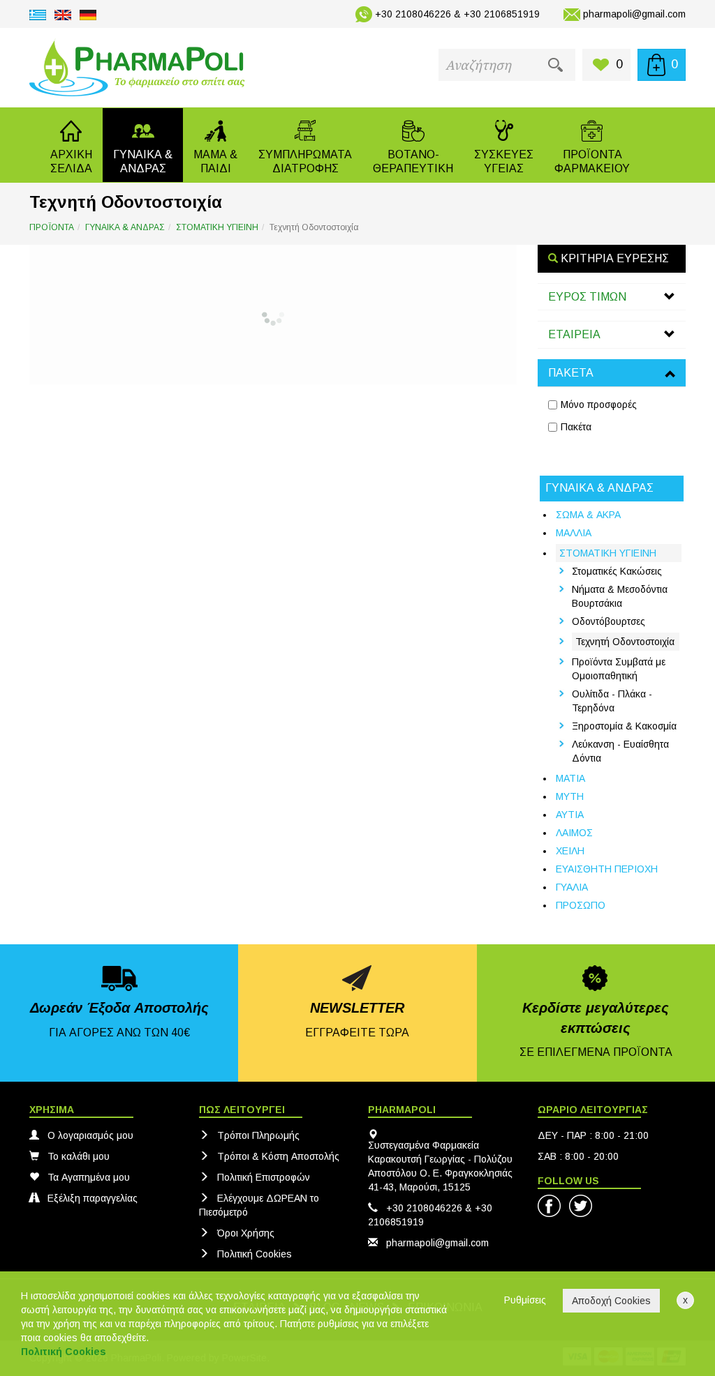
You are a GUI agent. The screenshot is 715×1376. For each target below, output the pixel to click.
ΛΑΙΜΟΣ (574, 832)
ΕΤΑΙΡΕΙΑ (574, 334)
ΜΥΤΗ (570, 796)
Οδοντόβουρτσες (608, 621)
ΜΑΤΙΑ (570, 778)
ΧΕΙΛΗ (570, 850)
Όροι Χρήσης (245, 1233)
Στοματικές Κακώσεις (617, 571)
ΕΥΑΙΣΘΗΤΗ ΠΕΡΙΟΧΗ (607, 869)
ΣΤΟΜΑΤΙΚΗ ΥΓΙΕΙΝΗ (217, 227)
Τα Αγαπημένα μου (88, 1177)
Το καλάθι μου (78, 1156)
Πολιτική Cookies (254, 1254)
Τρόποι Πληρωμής (258, 1135)
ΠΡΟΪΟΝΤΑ (51, 227)
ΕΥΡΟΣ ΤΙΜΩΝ (587, 297)
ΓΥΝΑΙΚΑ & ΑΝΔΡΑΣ (125, 227)
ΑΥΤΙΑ (570, 814)
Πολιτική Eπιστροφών (263, 1177)
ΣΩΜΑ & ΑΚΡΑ (588, 514)
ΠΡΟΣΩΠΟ (580, 905)
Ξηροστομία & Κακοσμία (624, 726)
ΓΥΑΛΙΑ (572, 887)
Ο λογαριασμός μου (90, 1135)
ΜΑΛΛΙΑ (573, 532)
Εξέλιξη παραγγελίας (92, 1198)
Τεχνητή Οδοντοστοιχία (625, 641)
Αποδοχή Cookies (611, 1300)
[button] (143, 145)
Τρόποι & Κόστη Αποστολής (278, 1156)
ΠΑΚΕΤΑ (571, 373)
